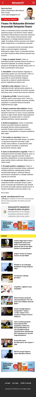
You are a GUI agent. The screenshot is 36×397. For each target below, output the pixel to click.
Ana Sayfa (7, 383)
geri (2, 2)
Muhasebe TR (9, 389)
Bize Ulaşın (15, 383)
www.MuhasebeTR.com (15, 197)
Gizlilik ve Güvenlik (26, 383)
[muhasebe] (18, 4)
